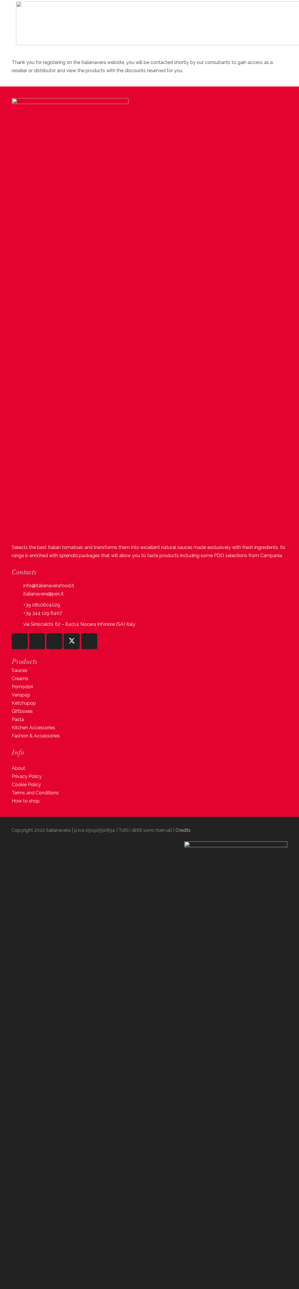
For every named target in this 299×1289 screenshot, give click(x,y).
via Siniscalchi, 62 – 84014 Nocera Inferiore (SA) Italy (79, 624)
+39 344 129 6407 (42, 613)
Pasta (18, 719)
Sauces (19, 670)
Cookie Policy (26, 784)
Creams (20, 678)
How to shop (26, 801)
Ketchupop (24, 703)
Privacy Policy (27, 776)
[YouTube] (54, 641)
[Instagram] (20, 641)
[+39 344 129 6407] (17, 613)
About (18, 768)
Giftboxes (22, 711)
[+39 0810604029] (17, 605)
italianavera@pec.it (43, 594)
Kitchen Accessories (33, 727)
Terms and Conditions (35, 793)
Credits (183, 830)
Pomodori (22, 686)
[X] (72, 641)
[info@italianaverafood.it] (17, 585)
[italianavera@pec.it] (17, 594)
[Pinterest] (89, 641)
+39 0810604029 (41, 605)
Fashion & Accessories (36, 736)
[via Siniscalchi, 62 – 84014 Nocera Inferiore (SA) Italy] (17, 624)
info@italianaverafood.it (48, 585)
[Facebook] (37, 641)
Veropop (21, 695)
